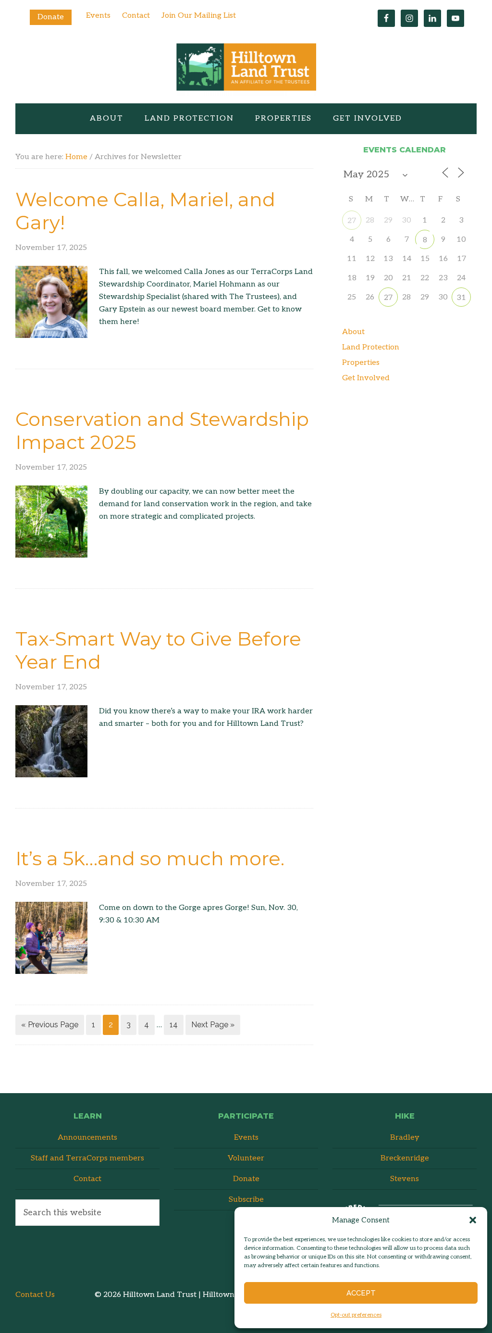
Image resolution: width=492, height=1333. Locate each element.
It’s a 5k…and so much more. (149, 858)
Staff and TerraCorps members (87, 1158)
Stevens (404, 1179)
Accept (361, 1293)
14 (174, 1024)
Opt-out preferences (356, 1315)
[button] (473, 1220)
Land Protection (370, 347)
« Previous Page (49, 1024)
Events (98, 15)
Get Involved (366, 378)
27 (351, 220)
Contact (136, 15)
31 (461, 297)
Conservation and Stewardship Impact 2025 (162, 430)
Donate (50, 17)
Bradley (404, 1137)
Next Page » (212, 1024)
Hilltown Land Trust (246, 69)
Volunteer (246, 1158)
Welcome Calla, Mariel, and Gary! (145, 210)
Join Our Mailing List (198, 15)
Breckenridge (405, 1158)
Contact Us (35, 1294)
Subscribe (246, 1199)
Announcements (87, 1137)
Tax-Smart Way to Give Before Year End (158, 650)
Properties (361, 362)
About (353, 331)
